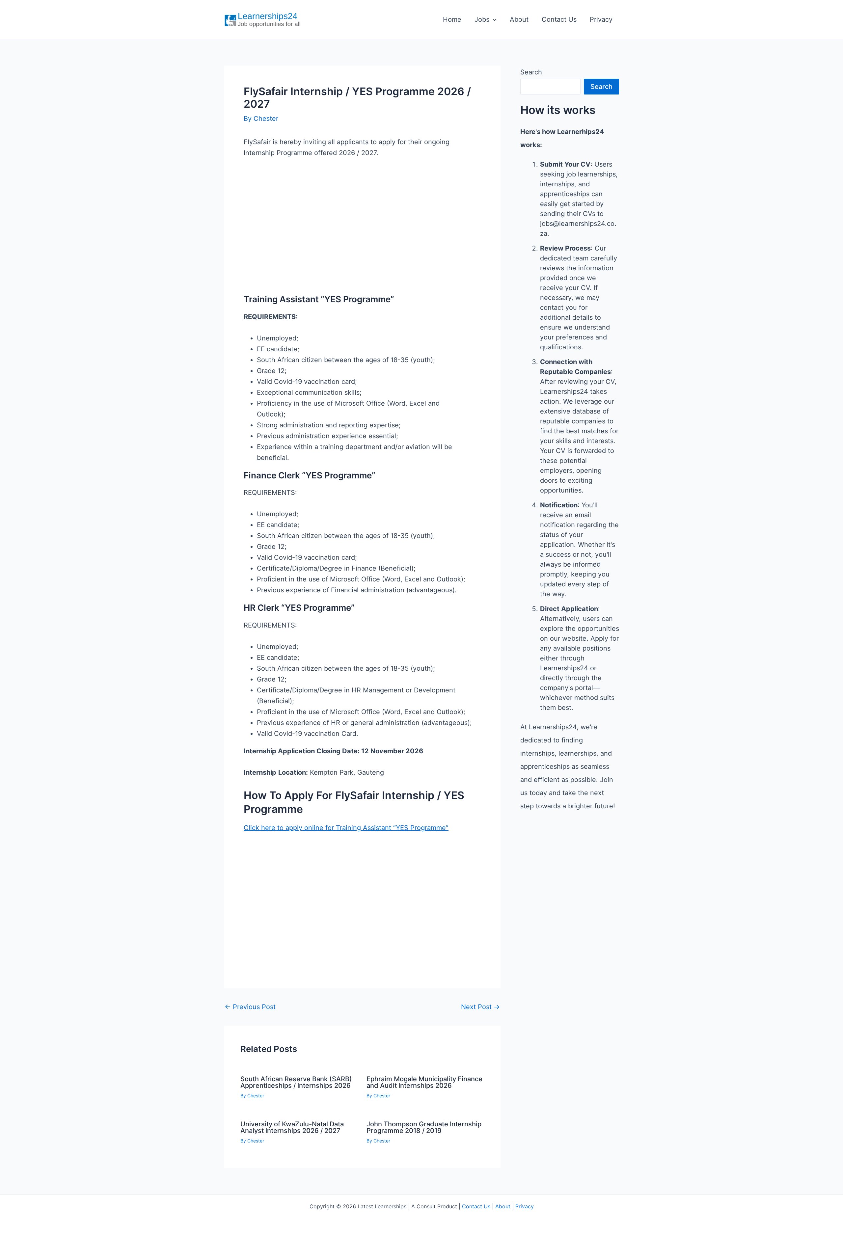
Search (531, 72)
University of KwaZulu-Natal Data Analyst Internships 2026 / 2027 (292, 1127)
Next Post (480, 1007)
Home (452, 19)
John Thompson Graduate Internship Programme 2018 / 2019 (424, 1127)
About (519, 19)
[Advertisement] (362, 237)
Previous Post (250, 1007)
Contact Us (559, 19)
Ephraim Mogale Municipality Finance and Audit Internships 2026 (424, 1082)
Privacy (601, 19)
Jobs (482, 19)
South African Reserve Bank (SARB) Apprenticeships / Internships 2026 (296, 1082)
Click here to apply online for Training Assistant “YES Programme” (346, 828)
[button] (493, 19)
